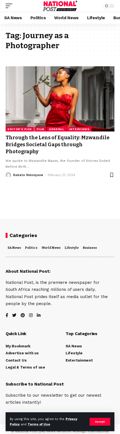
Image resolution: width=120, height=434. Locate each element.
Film (40, 129)
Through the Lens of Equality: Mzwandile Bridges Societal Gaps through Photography (57, 145)
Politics (31, 248)
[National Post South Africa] (60, 6)
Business (90, 248)
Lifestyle (72, 248)
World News (51, 248)
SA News (14, 248)
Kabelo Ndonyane (28, 175)
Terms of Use (39, 424)
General (56, 129)
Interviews (79, 129)
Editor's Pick (20, 129)
